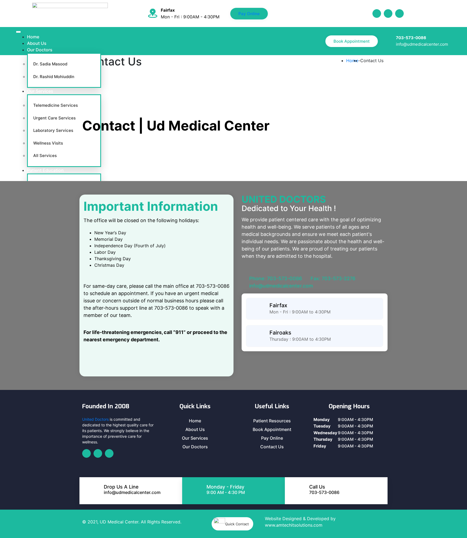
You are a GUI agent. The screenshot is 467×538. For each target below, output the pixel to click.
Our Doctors (39, 49)
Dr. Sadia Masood (50, 63)
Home (33, 36)
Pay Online (249, 13)
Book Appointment (351, 41)
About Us (36, 43)
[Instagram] (399, 13)
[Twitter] (388, 13)
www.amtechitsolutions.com (293, 525)
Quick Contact (237, 524)
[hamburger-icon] (18, 32)
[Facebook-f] (376, 13)
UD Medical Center (119, 521)
